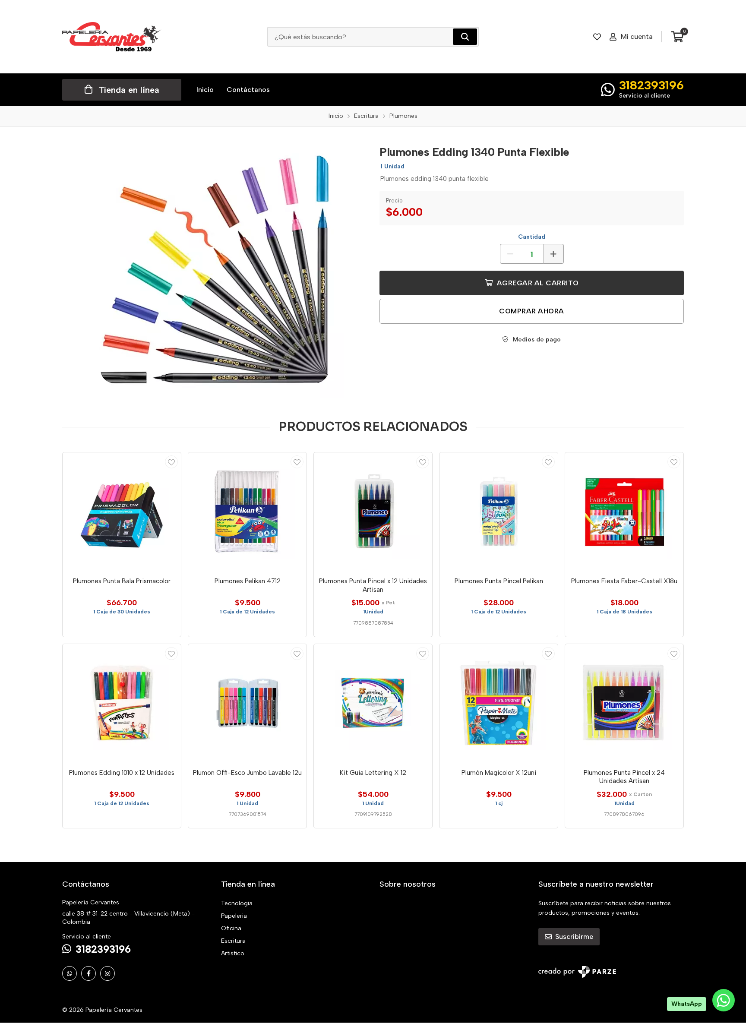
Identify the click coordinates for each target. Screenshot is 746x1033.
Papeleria (234, 915)
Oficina (231, 928)
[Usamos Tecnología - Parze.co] (577, 972)
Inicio (205, 89)
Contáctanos (248, 89)
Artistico (232, 953)
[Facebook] (88, 973)
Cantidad (531, 236)
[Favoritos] (597, 37)
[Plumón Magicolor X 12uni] (498, 703)
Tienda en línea (129, 90)
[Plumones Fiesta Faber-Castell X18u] (624, 511)
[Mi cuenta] (171, 461)
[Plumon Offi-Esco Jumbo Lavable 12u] (247, 703)
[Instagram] (107, 973)
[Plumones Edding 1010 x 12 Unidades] (122, 703)
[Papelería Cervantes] (111, 36)
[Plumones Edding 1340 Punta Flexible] (214, 268)
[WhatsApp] (69, 973)
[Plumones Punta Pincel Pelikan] (498, 511)
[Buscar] (465, 36)
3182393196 (651, 85)
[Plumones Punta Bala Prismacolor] (122, 511)
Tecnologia (237, 903)
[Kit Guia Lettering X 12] (373, 703)
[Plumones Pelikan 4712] (247, 511)
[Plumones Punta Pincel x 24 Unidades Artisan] (624, 703)
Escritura (233, 941)
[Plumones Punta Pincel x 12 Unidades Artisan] (373, 511)
